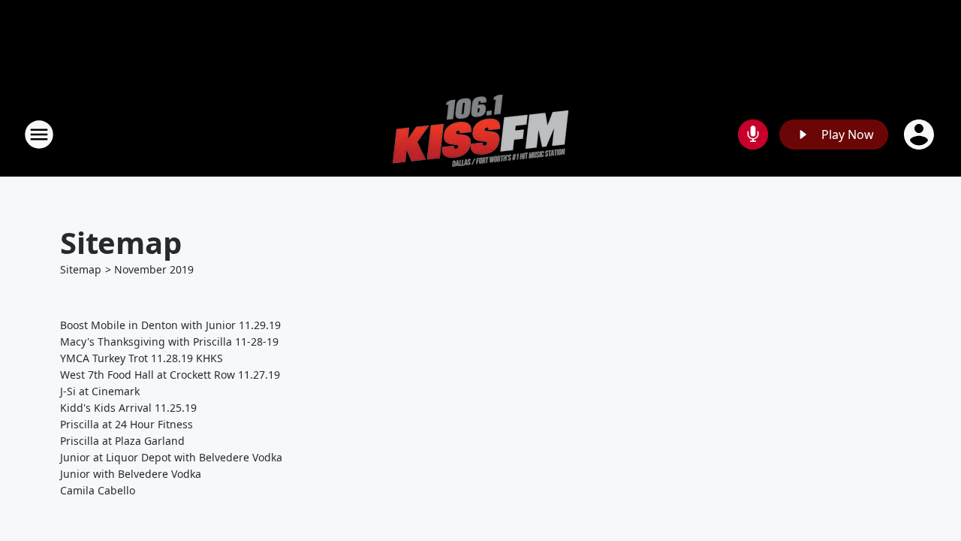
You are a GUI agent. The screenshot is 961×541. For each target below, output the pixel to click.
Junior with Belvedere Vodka (130, 474)
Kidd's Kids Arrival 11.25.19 (128, 407)
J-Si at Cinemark (100, 391)
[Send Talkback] (753, 134)
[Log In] (920, 134)
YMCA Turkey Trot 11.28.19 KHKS (141, 358)
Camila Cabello (97, 490)
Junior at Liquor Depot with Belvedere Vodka (171, 457)
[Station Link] (480, 134)
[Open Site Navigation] (39, 134)
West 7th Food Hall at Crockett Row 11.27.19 (170, 374)
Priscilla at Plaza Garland (122, 441)
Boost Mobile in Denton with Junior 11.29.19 (170, 325)
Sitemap (80, 269)
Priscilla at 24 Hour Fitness (126, 424)
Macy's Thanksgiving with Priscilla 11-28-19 (169, 341)
